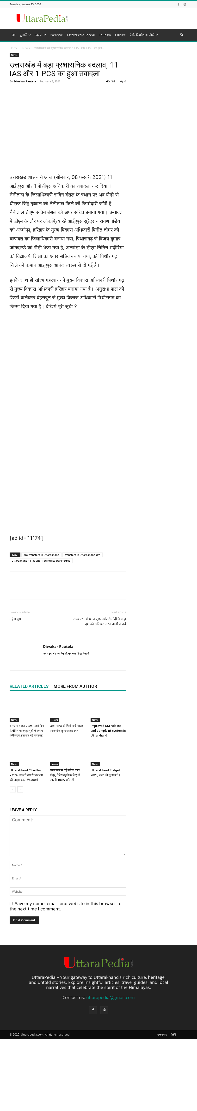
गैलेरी (173, 1034)
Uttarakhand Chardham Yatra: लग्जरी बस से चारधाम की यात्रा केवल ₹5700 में (26, 775)
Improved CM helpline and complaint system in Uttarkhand (108, 730)
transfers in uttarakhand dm (82, 555)
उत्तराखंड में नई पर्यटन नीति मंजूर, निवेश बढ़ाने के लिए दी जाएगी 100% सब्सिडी (65, 775)
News (14, 719)
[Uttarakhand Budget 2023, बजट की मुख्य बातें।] (108, 754)
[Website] (184, 4)
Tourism (105, 35)
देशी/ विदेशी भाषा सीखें (142, 35)
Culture (120, 35)
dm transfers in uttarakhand (41, 555)
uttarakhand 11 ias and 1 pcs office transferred (41, 560)
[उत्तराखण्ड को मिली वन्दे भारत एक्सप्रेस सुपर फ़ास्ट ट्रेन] (67, 709)
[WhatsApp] (47, 590)
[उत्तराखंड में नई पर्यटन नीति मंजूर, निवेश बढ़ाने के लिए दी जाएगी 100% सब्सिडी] (67, 754)
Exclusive (56, 35)
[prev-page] (13, 789)
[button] (181, 34)
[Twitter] (25, 590)
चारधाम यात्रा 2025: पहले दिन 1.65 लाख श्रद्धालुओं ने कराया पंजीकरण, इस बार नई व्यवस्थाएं (27, 730)
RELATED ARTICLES (29, 686)
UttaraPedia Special (81, 35)
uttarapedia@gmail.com (110, 997)
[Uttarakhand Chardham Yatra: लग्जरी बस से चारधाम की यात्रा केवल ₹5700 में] (27, 754)
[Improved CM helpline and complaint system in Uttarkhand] (108, 709)
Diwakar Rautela (58, 646)
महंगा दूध (15, 619)
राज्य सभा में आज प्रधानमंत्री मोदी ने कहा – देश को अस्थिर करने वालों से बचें (99, 621)
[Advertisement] (98, 77)
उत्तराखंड (162, 1034)
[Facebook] (178, 4)
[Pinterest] (36, 590)
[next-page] (20, 789)
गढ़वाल (38, 35)
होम (14, 35)
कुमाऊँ (23, 35)
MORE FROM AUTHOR (75, 686)
